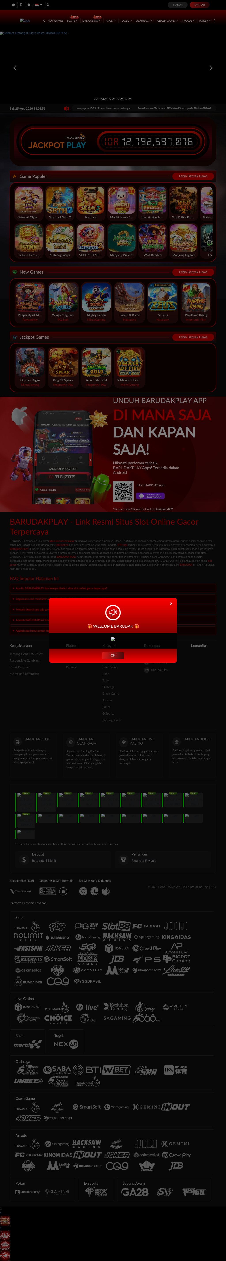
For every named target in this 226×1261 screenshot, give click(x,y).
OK (113, 655)
